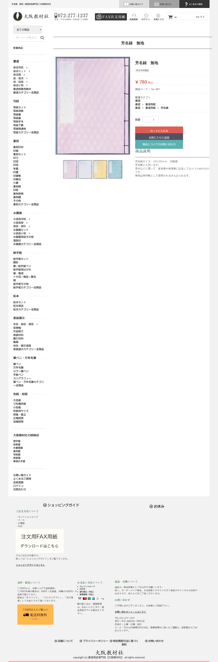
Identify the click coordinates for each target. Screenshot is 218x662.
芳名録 (164, 107)
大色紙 (17, 400)
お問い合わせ (165, 4)
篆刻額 (17, 197)
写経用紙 (18, 110)
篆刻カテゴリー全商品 (26, 204)
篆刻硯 (17, 186)
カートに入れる (159, 131)
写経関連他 (19, 128)
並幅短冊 (18, 421)
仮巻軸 (17, 327)
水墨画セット (21, 229)
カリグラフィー (22, 378)
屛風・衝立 (19, 414)
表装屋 (16, 458)
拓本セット (19, 302)
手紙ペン (18, 374)
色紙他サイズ (21, 411)
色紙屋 (16, 444)
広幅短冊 (18, 418)
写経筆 (17, 114)
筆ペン (17, 364)
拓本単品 (18, 305)
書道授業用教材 (22, 89)
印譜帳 (17, 175)
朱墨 (15, 168)
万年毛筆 (18, 367)
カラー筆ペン (21, 371)
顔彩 (15, 262)
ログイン (18, 485)
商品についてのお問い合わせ (159, 144)
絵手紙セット (21, 258)
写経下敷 (18, 125)
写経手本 (18, 121)
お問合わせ (19, 489)
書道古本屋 (19, 461)
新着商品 (18, 48)
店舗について (65, 641)
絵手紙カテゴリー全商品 (27, 287)
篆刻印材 (18, 147)
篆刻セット (19, 154)
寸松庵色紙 (19, 403)
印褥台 (17, 179)
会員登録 (18, 482)
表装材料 (18, 335)
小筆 (15, 182)
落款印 (17, 240)
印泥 (15, 161)
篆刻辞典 (18, 193)
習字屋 (16, 441)
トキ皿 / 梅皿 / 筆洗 (24, 276)
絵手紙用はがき (22, 269)
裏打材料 (18, 338)
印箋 (15, 172)
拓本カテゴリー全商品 (26, 309)
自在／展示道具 (22, 345)
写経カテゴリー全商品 (26, 132)
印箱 (15, 150)
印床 (15, 165)
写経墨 (17, 118)
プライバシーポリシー (95, 641)
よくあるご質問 (195, 4)
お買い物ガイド (136, 4)
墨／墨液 (18, 273)
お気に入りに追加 (159, 137)
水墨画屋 (18, 447)
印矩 (15, 190)
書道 (137, 100)
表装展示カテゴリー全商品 (28, 349)
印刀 (15, 158)
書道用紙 (150, 104)
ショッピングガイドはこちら (30, 564)
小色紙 (17, 407)
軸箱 (15, 342)
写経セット (19, 107)
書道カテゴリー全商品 (26, 92)
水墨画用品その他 (23, 236)
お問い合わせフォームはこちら (130, 611)
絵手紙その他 (21, 284)
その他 (17, 200)
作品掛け (18, 331)
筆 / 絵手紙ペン (22, 266)
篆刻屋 (16, 451)
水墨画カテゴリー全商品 (27, 244)
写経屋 (16, 454)
